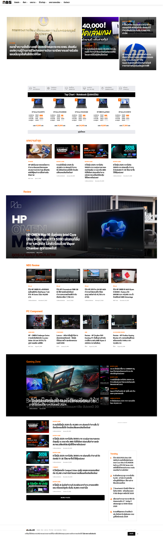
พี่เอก (86, 346)
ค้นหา (24, 2)
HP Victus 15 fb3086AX (59, 112)
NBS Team (30, 178)
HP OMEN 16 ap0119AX (103, 112)
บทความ (32, 2)
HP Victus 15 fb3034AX (81, 112)
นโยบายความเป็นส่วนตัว (89, 534)
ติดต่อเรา (67, 2)
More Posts (65, 497)
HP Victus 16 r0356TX (125, 112)
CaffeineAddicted (61, 176)
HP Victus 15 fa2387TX (38, 112)
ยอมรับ (131, 533)
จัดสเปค (16, 2)
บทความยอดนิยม (54, 2)
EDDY (58, 346)
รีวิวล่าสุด (42, 2)
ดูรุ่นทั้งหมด (81, 132)
